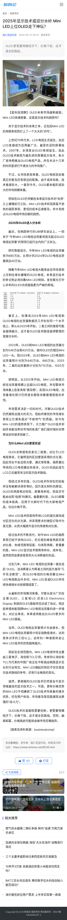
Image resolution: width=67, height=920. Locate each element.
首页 (5, 13)
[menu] (61, 4)
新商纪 (14, 742)
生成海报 (13, 772)
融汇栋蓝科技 (10, 34)
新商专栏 (45, 34)
